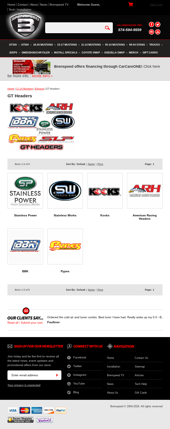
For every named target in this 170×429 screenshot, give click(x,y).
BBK (25, 271)
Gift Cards (141, 392)
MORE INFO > (42, 76)
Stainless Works (65, 215)
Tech (12, 9)
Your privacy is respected (23, 385)
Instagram (79, 374)
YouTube (79, 383)
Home (11, 4)
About (34, 4)
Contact (23, 4)
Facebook (79, 357)
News (43, 4)
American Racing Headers (145, 217)
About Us (112, 392)
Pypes (65, 271)
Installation (24, 9)
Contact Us (141, 357)
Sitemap (140, 366)
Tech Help (141, 384)
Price (100, 164)
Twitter (77, 366)
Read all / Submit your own (25, 322)
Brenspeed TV (59, 4)
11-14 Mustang (24, 88)
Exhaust (39, 88)
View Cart (156, 4)
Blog (76, 392)
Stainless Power (25, 215)
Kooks (104, 215)
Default (81, 164)
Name (91, 164)
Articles (139, 375)
